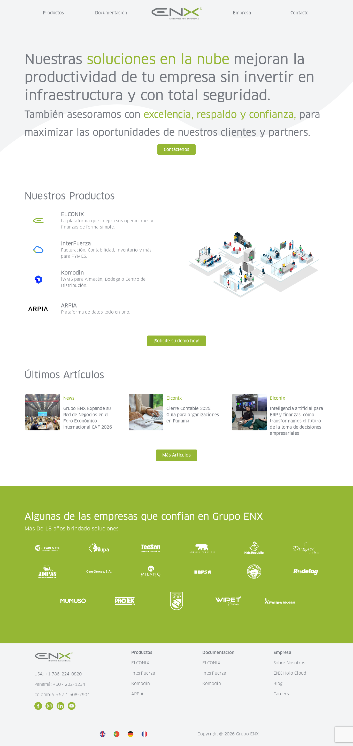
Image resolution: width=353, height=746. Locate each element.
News (69, 398)
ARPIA (137, 694)
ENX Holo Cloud (289, 673)
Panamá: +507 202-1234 (59, 684)
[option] (104, 733)
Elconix (173, 398)
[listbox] (125, 734)
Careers (281, 694)
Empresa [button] (242, 13)
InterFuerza (143, 673)
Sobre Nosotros (289, 663)
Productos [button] (53, 13)
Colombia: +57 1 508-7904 (62, 694)
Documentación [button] (111, 13)
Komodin (140, 683)
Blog (278, 683)
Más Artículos (176, 455)
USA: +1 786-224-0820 (58, 674)
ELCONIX (140, 663)
